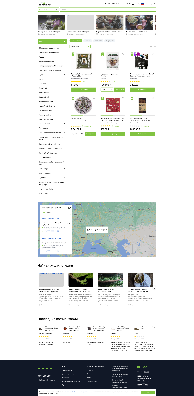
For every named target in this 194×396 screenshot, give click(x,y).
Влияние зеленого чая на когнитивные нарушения (49, 290)
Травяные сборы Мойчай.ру (50, 70)
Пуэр (41, 75)
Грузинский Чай (45, 110)
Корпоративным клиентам (71, 381)
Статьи (89, 374)
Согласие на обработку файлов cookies (120, 375)
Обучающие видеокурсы (49, 48)
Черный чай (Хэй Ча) (47, 106)
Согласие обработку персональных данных (120, 381)
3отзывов (146, 126)
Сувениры (43, 178)
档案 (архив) (43, 193)
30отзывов (116, 82)
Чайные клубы (67, 370)
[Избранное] (151, 4)
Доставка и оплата (68, 374)
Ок (148, 392)
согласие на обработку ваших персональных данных (79, 392)
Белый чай (43, 88)
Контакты (65, 377)
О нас (64, 366)
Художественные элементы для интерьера (51, 183)
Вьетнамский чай (46, 119)
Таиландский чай (46, 115)
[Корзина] (155, 4)
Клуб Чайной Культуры (48, 153)
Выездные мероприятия (95, 366)
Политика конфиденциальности (119, 387)
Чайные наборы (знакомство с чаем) (51, 138)
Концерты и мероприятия (49, 52)
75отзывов (146, 82)
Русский (139, 371)
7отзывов (116, 126)
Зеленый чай (44, 93)
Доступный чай (45, 157)
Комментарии (91, 381)
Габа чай (42, 84)
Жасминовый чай (46, 101)
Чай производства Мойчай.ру (51, 66)
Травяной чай (44, 124)
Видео (89, 377)
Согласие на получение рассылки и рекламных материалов (120, 368)
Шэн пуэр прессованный (78, 121)
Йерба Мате (43, 128)
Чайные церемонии (46, 61)
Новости (42, 34)
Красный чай (44, 97)
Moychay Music (45, 173)
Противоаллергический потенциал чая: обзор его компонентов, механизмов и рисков (139, 290)
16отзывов (87, 82)
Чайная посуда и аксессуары (50, 148)
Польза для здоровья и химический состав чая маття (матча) (81, 290)
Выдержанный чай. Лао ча (49, 144)
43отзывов (87, 126)
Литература (43, 169)
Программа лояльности (70, 385)
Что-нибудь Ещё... (46, 189)
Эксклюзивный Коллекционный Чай (51, 163)
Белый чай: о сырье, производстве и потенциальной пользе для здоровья (109, 290)
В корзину (84, 90)
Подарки (42, 57)
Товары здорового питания (50, 133)
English (146, 371)
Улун (41, 79)
